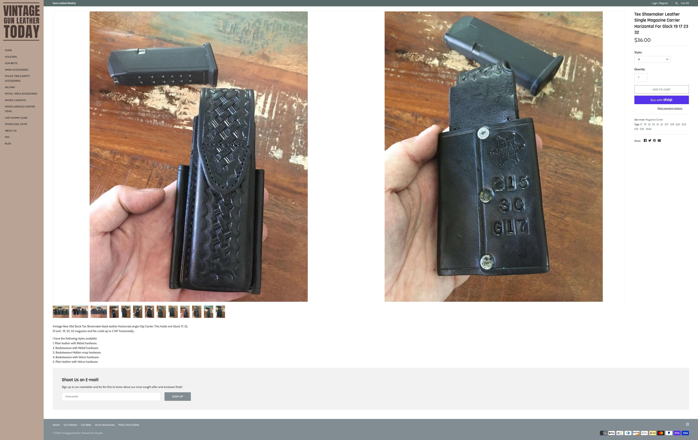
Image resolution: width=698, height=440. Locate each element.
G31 (636, 128)
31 (658, 124)
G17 (666, 124)
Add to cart (662, 89)
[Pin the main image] (654, 140)
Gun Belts (11, 63)
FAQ (7, 137)
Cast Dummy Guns (16, 117)
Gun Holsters (70, 424)
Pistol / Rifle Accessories (21, 93)
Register (663, 3)
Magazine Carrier (654, 119)
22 (649, 124)
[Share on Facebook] (645, 140)
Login (655, 3)
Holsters (11, 56)
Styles (638, 52)
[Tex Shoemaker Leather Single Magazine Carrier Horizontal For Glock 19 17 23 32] (198, 156)
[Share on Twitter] (649, 140)
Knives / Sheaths (15, 100)
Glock (648, 128)
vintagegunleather (71, 432)
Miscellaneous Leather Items (20, 109)
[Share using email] (659, 140)
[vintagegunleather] (22, 22)
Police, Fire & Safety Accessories (17, 78)
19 (645, 124)
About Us (11, 130)
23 (653, 124)
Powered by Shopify (92, 432)
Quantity (639, 69)
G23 (684, 124)
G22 (678, 124)
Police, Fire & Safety (129, 424)
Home (8, 50)
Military (10, 87)
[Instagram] (687, 425)
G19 (672, 124)
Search (56, 424)
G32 (642, 128)
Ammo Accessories (16, 69)
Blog (8, 143)
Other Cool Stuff (16, 124)
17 (641, 124)
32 (661, 124)
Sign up (177, 396)
